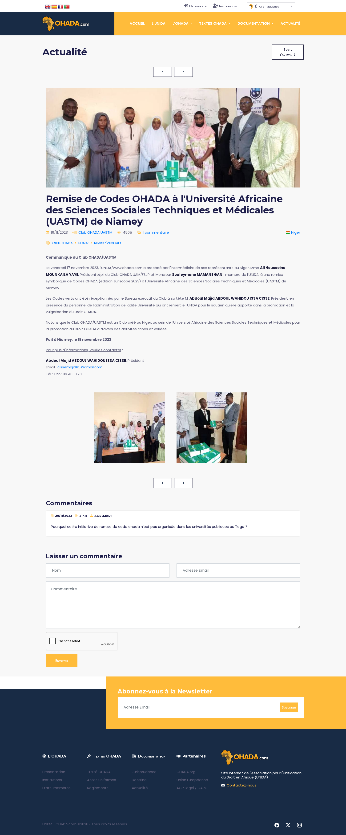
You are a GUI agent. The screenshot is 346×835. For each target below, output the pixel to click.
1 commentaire (156, 232)
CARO (202, 787)
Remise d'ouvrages (107, 242)
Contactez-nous (241, 785)
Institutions (52, 779)
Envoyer (61, 660)
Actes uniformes (101, 779)
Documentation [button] (254, 23)
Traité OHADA (99, 771)
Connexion (197, 6)
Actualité (290, 23)
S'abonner (289, 707)
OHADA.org (186, 771)
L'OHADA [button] (181, 23)
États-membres (56, 787)
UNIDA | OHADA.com (59, 824)
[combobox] (271, 6)
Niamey (83, 242)
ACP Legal (185, 787)
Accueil (137, 23)
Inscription (228, 6)
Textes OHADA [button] (213, 23)
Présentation (53, 771)
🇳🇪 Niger (293, 232)
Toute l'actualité (287, 52)
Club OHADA (62, 242)
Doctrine (139, 779)
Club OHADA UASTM (95, 232)
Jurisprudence (144, 771)
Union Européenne (192, 779)
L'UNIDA (158, 23)
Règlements (98, 787)
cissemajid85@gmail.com (79, 367)
